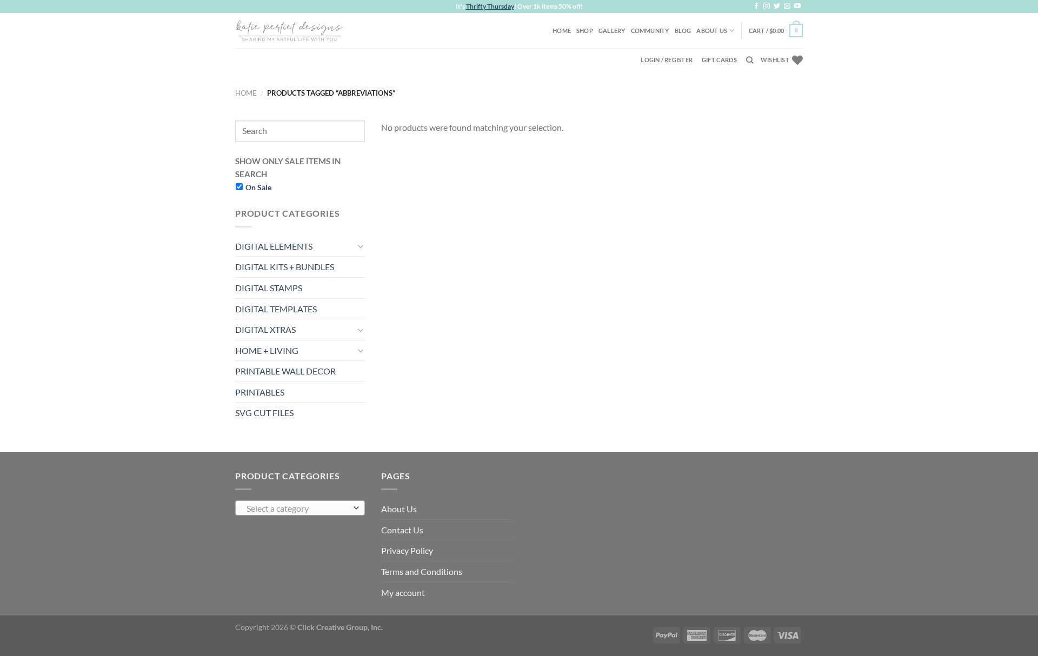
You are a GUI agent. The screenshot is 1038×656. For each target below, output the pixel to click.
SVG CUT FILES (264, 412)
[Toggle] (360, 245)
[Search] (749, 60)
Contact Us (402, 530)
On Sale (258, 187)
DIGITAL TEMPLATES (276, 309)
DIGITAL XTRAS (265, 329)
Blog (683, 30)
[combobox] (300, 508)
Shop (584, 30)
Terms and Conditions (421, 571)
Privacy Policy (407, 550)
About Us (711, 30)
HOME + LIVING (266, 350)
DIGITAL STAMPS (268, 288)
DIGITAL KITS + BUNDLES (284, 267)
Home (562, 30)
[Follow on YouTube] (797, 6)
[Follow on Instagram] (766, 6)
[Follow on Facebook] (756, 6)
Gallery (612, 30)
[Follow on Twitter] (777, 6)
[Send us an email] (787, 6)
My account (403, 592)
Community (650, 30)
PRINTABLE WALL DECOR (285, 371)
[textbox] (297, 508)
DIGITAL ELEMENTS (273, 246)
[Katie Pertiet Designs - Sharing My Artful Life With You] (289, 30)
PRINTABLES (259, 392)
